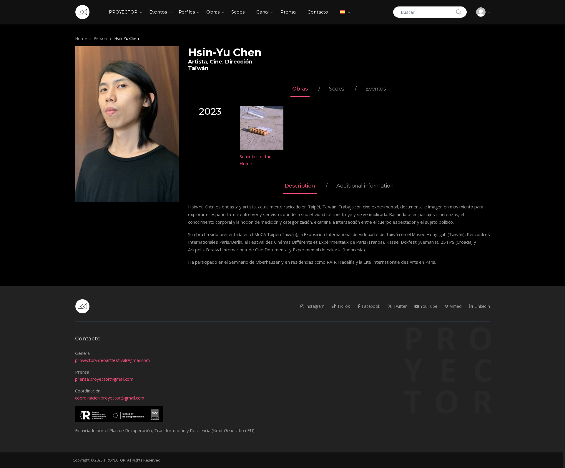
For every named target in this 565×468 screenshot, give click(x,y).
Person (100, 38)
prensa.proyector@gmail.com (104, 379)
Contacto (318, 12)
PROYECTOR (123, 12)
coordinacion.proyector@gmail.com (109, 398)
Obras (212, 12)
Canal (262, 12)
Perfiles (187, 12)
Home (81, 38)
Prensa (288, 12)
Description (300, 186)
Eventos (158, 12)
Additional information (364, 186)
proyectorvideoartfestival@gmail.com (112, 360)
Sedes (238, 12)
